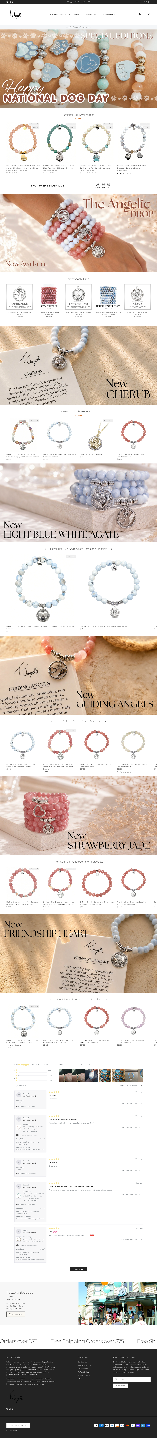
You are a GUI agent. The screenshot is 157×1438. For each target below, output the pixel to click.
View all (78, 118)
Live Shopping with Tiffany (60, 14)
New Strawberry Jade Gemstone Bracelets (78, 861)
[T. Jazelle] (14, 14)
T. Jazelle (14, 1430)
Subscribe (120, 1386)
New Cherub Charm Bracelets (78, 411)
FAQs (80, 1379)
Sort (122, 1086)
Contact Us (82, 1362)
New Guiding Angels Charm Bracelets (78, 721)
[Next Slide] (141, 1075)
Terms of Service (84, 1365)
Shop (44, 14)
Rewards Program (92, 14)
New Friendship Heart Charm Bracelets (78, 999)
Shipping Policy (84, 1375)
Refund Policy (83, 1372)
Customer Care (109, 14)
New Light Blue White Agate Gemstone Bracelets (78, 548)
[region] (101, 1075)
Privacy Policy (83, 1369)
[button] (65, 1075)
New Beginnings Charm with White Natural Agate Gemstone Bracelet (33, 1129)
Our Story (77, 14)
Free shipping (72, 2)
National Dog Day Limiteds (78, 114)
